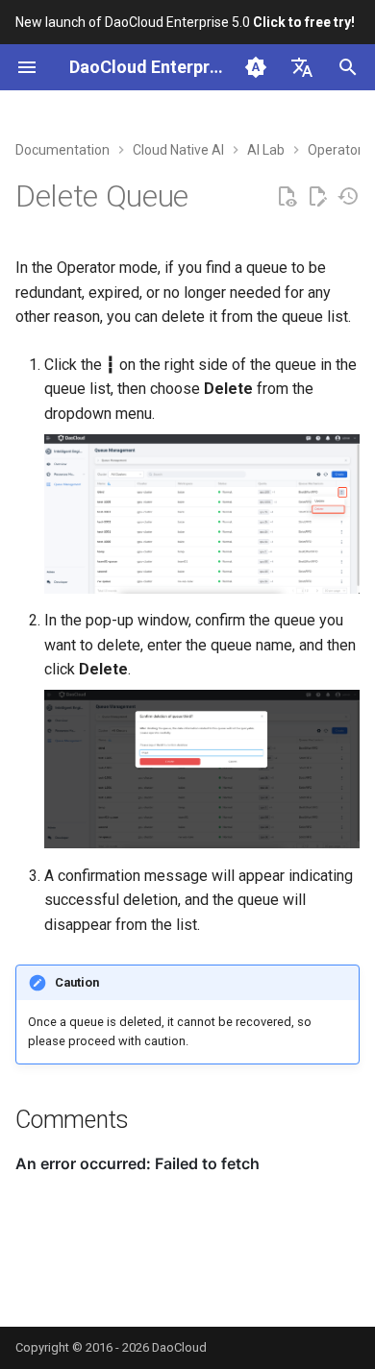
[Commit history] (348, 196)
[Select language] (302, 67)
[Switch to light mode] (256, 67)
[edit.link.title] (317, 196)
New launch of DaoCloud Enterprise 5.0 (185, 22)
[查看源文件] (286, 196)
